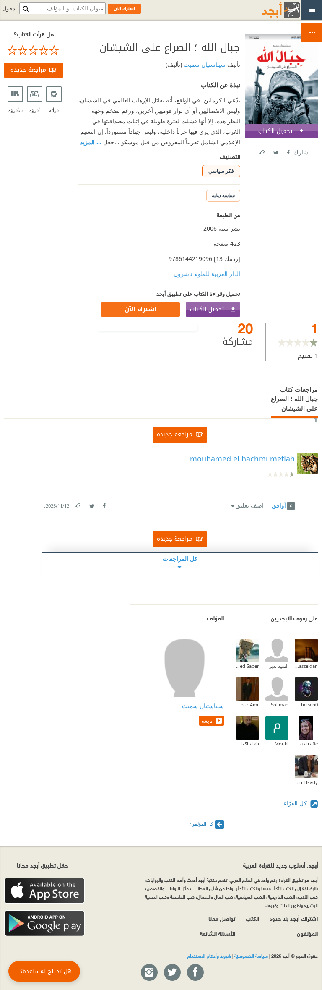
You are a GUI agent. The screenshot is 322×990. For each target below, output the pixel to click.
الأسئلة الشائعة (217, 933)
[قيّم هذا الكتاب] (33, 50)
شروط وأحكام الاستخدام (209, 955)
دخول (9, 8)
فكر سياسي (221, 171)
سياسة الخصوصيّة (251, 955)
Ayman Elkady (306, 782)
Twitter (275, 150)
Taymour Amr (247, 704)
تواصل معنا (221, 918)
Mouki (281, 743)
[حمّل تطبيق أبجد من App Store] (44, 891)
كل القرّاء (296, 803)
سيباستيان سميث (204, 64)
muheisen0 (306, 704)
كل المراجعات (180, 559)
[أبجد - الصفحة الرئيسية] (270, 10)
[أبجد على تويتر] (172, 973)
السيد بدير (278, 666)
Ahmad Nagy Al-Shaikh (247, 743)
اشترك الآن (140, 309)
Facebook (288, 150)
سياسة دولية (223, 195)
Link (77, 504)
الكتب (252, 918)
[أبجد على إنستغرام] (149, 973)
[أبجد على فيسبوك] (195, 973)
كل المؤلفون (201, 824)
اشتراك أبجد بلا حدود (294, 918)
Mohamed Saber (247, 666)
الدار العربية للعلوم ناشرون (207, 274)
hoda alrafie (306, 743)
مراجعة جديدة (28, 70)
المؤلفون (307, 933)
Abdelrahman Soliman (276, 704)
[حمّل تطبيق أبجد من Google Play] (44, 923)
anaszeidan (306, 666)
